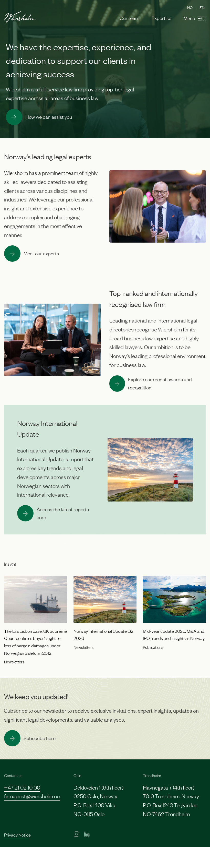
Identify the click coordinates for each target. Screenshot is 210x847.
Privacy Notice (17, 835)
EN (202, 7)
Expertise (161, 18)
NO (190, 7)
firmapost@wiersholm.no (32, 796)
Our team (129, 18)
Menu (189, 18)
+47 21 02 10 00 (22, 787)
